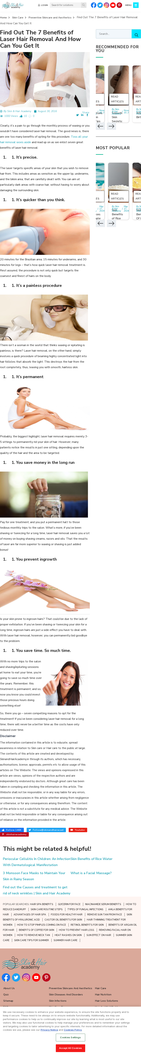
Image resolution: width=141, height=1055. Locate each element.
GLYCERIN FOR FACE (69, 904)
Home (3, 17)
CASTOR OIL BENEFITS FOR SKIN (63, 919)
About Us (9, 988)
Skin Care (17, 17)
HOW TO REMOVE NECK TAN (33, 935)
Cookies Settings (70, 1037)
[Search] (83, 5)
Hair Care (100, 988)
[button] (100, 126)
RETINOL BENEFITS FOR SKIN (87, 925)
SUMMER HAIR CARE (65, 940)
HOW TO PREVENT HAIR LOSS (76, 930)
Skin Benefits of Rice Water (91, 859)
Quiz (6, 994)
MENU (128, 5)
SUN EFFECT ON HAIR (98, 935)
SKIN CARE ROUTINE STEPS (47, 909)
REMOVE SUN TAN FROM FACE (104, 914)
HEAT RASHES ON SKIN (68, 935)
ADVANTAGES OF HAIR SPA (30, 914)
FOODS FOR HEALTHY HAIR (66, 914)
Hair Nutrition (103, 994)
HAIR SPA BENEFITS (41, 904)
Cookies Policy (73, 1029)
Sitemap (8, 1001)
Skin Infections (57, 1001)
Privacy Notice (49, 1029)
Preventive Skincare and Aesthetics (50, 17)
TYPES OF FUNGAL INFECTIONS (85, 909)
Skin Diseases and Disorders (66, 994)
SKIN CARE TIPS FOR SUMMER (31, 940)
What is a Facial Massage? (91, 873)
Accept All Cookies (70, 1048)
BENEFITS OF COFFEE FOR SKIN (36, 930)
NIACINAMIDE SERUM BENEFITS (103, 904)
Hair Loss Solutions (106, 1001)
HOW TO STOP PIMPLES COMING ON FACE (41, 925)
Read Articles (117, 99)
